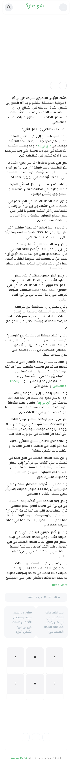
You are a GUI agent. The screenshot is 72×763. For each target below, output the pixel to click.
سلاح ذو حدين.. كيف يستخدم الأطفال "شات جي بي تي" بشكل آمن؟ (22, 622)
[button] (63, 7)
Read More (59, 585)
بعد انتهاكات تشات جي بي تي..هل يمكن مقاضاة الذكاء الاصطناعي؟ (54, 622)
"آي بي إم (44, 146)
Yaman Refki (19, 758)
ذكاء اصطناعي (53, 51)
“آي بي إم (44, 403)
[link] (53, 85)
